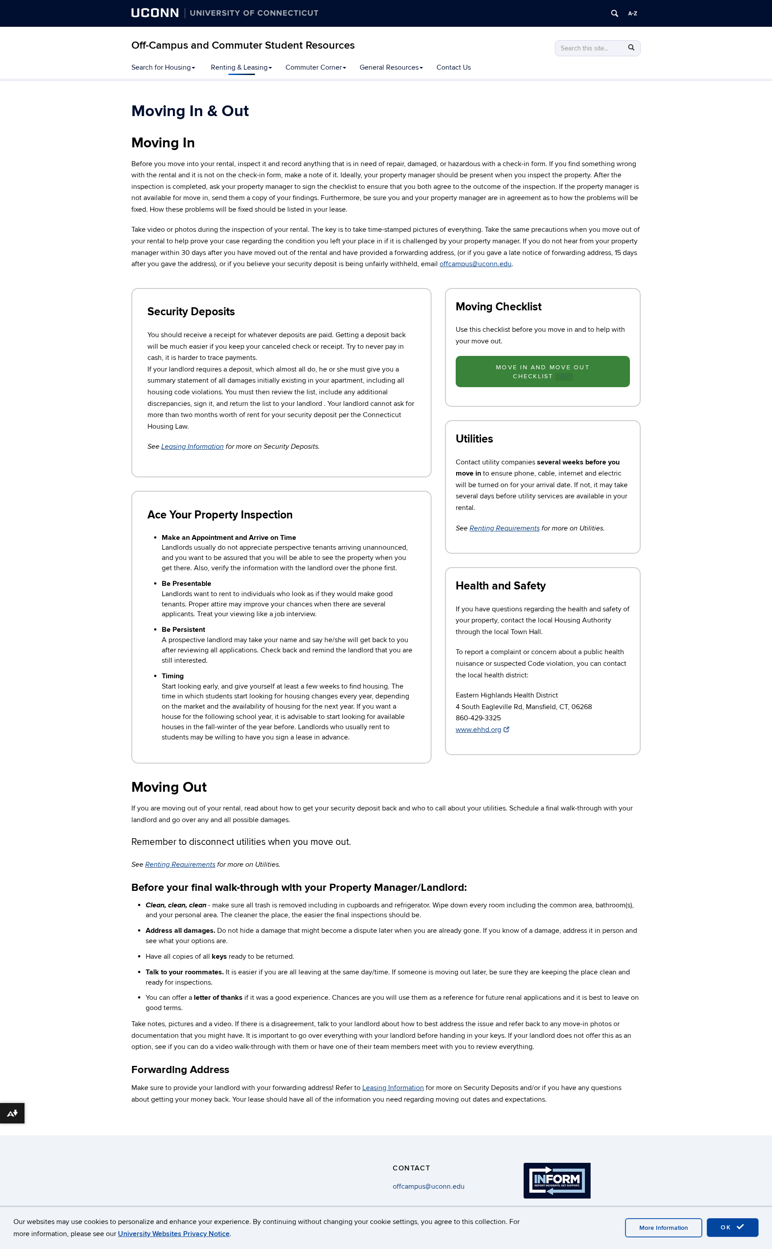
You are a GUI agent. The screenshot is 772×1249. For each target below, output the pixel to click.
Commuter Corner (313, 67)
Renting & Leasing (239, 67)
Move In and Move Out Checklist (543, 371)
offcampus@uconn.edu (476, 263)
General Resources (389, 67)
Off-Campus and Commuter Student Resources (243, 45)
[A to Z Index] (632, 13)
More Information (663, 1228)
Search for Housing (161, 67)
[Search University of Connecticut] (615, 13)
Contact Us (453, 67)
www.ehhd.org (478, 729)
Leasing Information (192, 447)
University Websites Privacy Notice (174, 1233)
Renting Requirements (505, 528)
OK (727, 1227)
